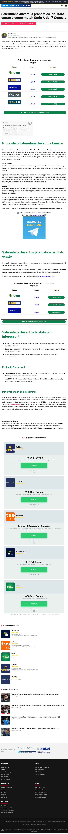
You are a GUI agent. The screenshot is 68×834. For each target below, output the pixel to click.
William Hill (21, 551)
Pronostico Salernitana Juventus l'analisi (16, 125)
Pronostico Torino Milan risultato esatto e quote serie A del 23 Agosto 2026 (35, 694)
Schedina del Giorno (40, 797)
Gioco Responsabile (6, 808)
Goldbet (19, 447)
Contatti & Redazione (7, 812)
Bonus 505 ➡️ (53, 82)
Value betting (38, 772)
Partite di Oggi (5, 767)
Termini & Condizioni (35, 824)
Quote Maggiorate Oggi (41, 792)
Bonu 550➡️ (53, 74)
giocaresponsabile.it (61, 829)
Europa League (5, 774)
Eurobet (19, 481)
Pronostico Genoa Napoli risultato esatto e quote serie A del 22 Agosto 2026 (36, 717)
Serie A (3, 769)
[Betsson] (9, 523)
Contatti (44, 824)
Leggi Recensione (34, 470)
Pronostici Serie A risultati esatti (26, 23)
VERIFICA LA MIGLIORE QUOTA (33, 322)
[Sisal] (9, 593)
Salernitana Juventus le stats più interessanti (17, 130)
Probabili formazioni (12, 132)
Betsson (19, 516)
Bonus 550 (55, 297)
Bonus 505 (55, 304)
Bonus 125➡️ (52, 104)
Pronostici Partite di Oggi (9, 23)
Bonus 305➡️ (52, 89)
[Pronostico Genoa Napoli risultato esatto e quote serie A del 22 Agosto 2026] (5, 724)
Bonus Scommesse (40, 787)
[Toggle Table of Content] (29, 123)
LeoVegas (4, 797)
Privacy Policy (25, 824)
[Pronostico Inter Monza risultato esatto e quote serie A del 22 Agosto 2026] (5, 736)
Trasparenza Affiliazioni (7, 810)
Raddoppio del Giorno (41, 794)
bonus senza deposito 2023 (46, 276)
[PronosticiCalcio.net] (16, 5)
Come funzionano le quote (42, 767)
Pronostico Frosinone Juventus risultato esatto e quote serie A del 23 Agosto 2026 (38, 705)
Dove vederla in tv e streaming (14, 134)
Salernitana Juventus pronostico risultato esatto (18, 128)
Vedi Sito (34, 465)
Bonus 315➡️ (52, 96)
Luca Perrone (12, 34)
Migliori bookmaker (6, 787)
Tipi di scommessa (40, 774)
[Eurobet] (9, 489)
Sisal (18, 586)
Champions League (6, 772)
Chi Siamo (4, 805)
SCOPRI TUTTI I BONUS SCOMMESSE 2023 (35, 112)
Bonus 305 (55, 312)
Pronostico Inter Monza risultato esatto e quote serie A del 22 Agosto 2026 (35, 728)
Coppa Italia (4, 776)
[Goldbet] (9, 454)
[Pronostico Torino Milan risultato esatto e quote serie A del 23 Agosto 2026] (5, 702)
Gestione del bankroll (40, 769)
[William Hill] (9, 559)
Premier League (5, 779)
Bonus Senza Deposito (41, 790)
